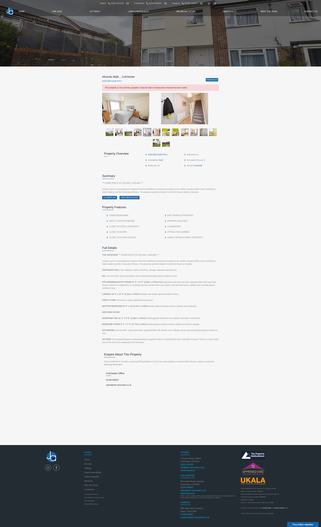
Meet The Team (91, 485)
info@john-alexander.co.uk (192, 467)
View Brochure (129, 198)
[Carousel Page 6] (156, 132)
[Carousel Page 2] (118, 132)
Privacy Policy (267, 508)
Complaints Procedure (91, 494)
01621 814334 (117, 3)
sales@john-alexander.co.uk (118, 385)
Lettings (87, 468)
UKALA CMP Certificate (91, 504)
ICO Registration (89, 501)
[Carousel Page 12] (212, 132)
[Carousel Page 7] (165, 132)
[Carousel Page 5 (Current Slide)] (146, 132)
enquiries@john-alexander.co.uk (194, 517)
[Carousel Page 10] (193, 132)
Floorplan (109, 198)
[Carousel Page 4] (137, 132)
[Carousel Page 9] (184, 132)
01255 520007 (191, 3)
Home (87, 460)
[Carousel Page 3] (128, 132)
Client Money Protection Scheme (94, 497)
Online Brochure (187, 470)
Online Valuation (91, 477)
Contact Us (89, 489)
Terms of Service (279, 508)
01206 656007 (155, 3)
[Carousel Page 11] (203, 132)
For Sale (88, 464)
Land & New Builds (92, 472)
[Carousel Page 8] (175, 132)
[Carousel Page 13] (156, 143)
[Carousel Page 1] (109, 132)
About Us (88, 481)
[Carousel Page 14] (165, 143)
